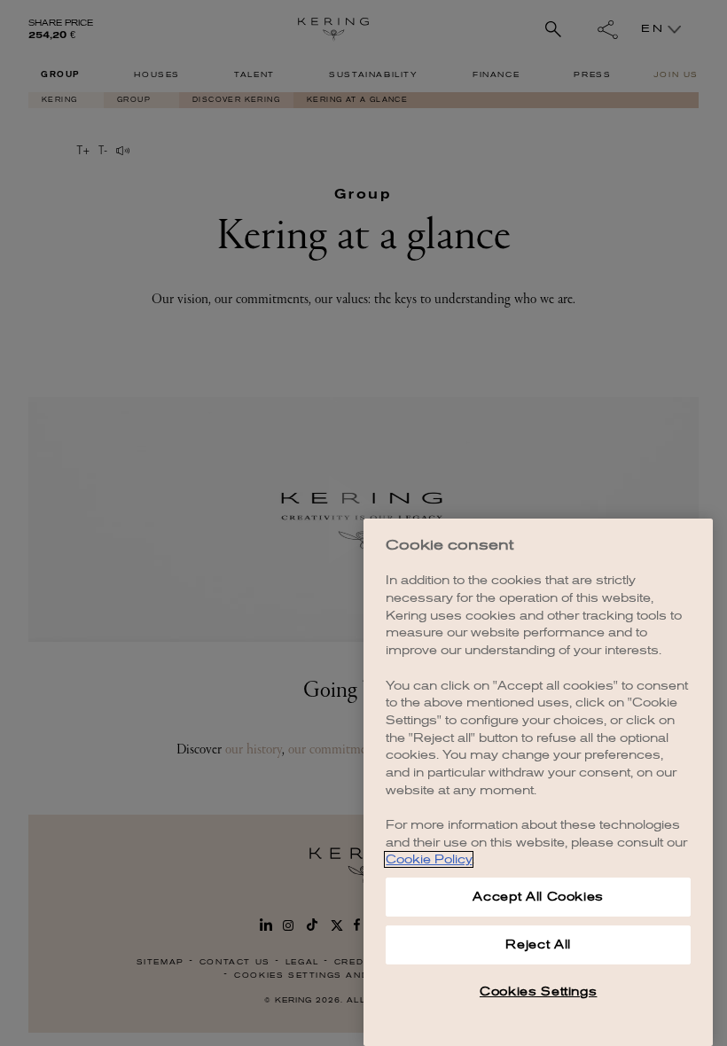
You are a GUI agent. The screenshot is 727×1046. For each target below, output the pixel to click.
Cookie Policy (429, 859)
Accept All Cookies (538, 896)
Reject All (538, 944)
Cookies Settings (539, 991)
